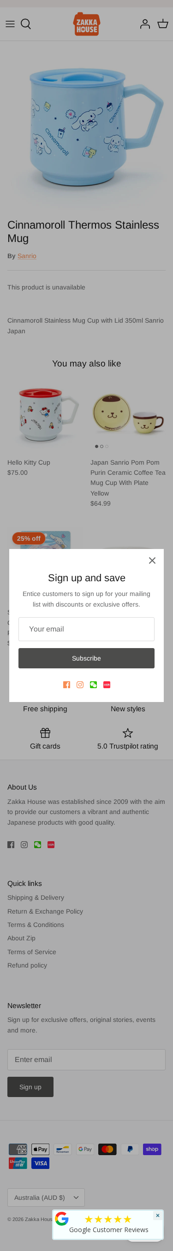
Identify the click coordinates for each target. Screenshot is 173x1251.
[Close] (152, 560)
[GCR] (62, 1218)
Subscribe (86, 658)
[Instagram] (80, 684)
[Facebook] (66, 684)
